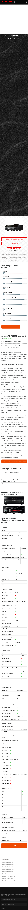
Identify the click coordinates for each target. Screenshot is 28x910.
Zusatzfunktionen (6, 308)
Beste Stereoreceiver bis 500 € (9, 876)
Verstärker (5, 276)
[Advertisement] (14, 19)
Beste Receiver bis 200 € (7, 871)
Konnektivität (5, 287)
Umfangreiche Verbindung (8, 297)
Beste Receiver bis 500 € (7, 866)
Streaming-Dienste (7, 292)
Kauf (14, 845)
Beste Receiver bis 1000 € (8, 864)
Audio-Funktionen (7, 282)
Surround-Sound (6, 319)
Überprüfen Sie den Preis (11, 327)
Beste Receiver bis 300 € (7, 869)
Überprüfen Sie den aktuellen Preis (14, 461)
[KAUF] (14, 847)
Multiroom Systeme (7, 303)
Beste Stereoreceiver (7, 873)
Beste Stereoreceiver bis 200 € (9, 880)
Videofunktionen (6, 313)
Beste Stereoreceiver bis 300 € (9, 878)
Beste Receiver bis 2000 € (8, 862)
